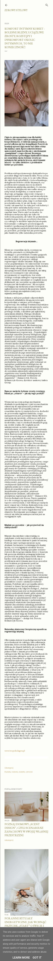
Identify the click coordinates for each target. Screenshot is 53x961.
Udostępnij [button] (9, 768)
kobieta (22, 772)
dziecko (15, 772)
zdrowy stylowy (16, 10)
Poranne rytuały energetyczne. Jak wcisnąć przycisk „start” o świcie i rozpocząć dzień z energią (25, 923)
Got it (37, 957)
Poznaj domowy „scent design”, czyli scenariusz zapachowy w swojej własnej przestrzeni (26, 829)
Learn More (21, 957)
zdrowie (29, 772)
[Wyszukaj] (46, 4)
